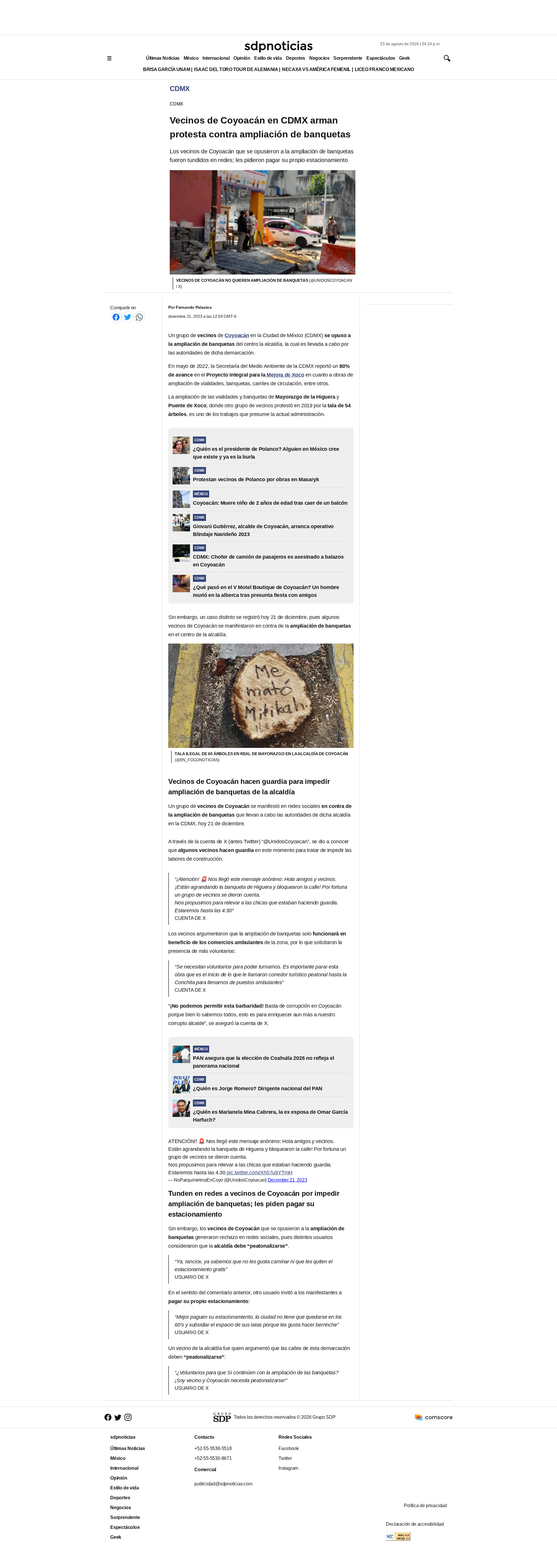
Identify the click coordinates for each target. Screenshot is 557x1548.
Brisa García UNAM (166, 69)
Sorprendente (347, 58)
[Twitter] (127, 317)
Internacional (215, 58)
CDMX (176, 103)
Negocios (319, 58)
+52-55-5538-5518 (213, 1448)
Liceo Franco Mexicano (384, 69)
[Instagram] (127, 1417)
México (191, 58)
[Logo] (278, 46)
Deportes (295, 58)
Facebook (288, 1448)
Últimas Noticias (163, 58)
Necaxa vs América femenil (316, 69)
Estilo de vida (268, 58)
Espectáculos (380, 58)
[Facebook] (116, 317)
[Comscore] (434, 1417)
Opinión (242, 58)
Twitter (285, 1458)
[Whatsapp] (139, 317)
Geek (404, 58)
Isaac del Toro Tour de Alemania (236, 69)
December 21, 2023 (287, 1180)
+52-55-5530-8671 (213, 1458)
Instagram (288, 1468)
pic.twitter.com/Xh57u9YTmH (259, 1172)
